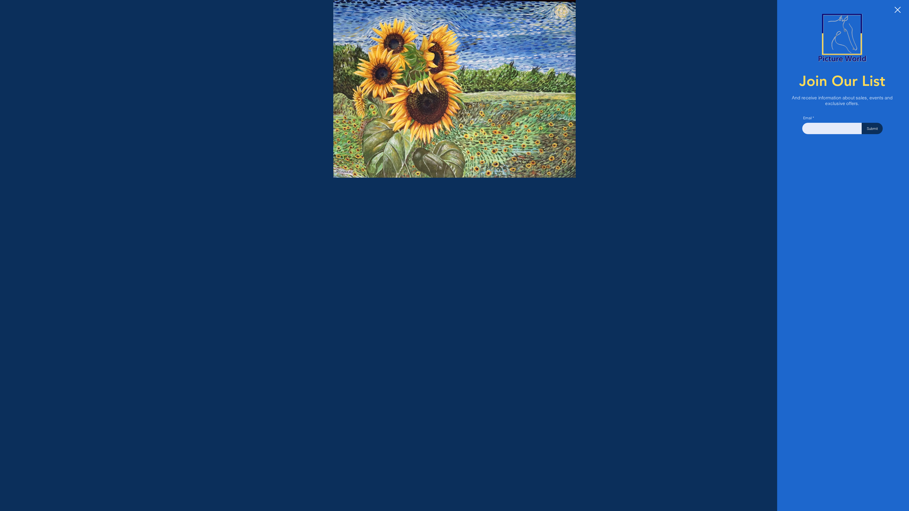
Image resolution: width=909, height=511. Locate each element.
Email (807, 118)
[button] (898, 9)
